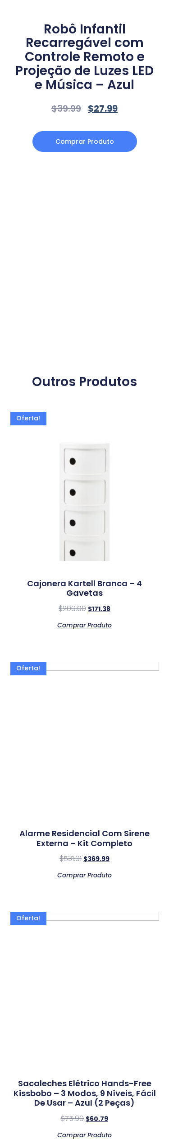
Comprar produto (84, 141)
